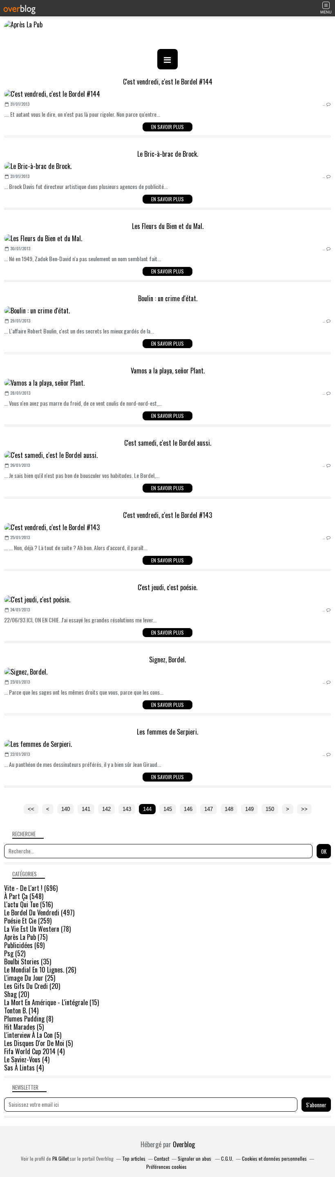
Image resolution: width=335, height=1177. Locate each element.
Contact (161, 1158)
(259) (27, 921)
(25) (29, 978)
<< (31, 809)
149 (249, 809)
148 (229, 809)
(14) (21, 1010)
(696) (31, 888)
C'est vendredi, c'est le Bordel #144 (167, 82)
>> (304, 809)
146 (188, 809)
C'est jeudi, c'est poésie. (167, 587)
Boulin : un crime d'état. (167, 298)
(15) (51, 1002)
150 (270, 809)
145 (167, 809)
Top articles (133, 1158)
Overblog (184, 1144)
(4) (34, 1051)
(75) (25, 937)
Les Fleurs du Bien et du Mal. (167, 226)
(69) (24, 945)
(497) (39, 912)
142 (106, 809)
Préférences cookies (166, 1166)
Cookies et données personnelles (274, 1158)
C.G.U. (227, 1158)
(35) (27, 961)
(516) (28, 904)
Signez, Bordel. (167, 659)
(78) (37, 929)
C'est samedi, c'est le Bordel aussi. (167, 443)
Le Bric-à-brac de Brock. (167, 154)
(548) (23, 896)
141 (86, 809)
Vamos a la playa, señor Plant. (168, 370)
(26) (40, 970)
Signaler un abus (195, 1158)
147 (208, 809)
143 (127, 809)
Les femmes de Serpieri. (167, 732)
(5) (24, 1027)
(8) (28, 1019)
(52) (14, 953)
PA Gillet (60, 1158)
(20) (32, 986)
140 (65, 809)
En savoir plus (167, 126)
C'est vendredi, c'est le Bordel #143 (167, 515)
